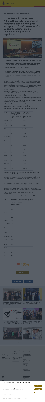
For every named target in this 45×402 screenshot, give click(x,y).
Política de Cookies (18, 397)
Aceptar (38, 385)
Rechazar (38, 389)
